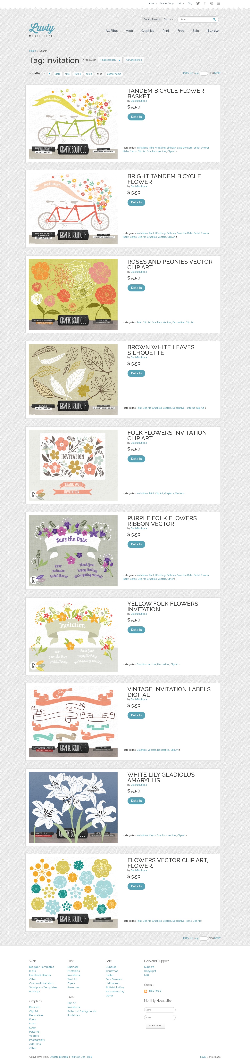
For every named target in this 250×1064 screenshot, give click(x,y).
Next (217, 73)
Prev (186, 73)
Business (73, 966)
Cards (133, 151)
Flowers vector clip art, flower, (167, 863)
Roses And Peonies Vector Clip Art (169, 264)
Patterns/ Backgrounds (82, 1011)
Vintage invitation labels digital (169, 692)
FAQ (146, 975)
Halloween (113, 983)
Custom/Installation (41, 983)
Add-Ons (35, 1044)
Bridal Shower (201, 147)
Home (32, 51)
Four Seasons (114, 979)
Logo (32, 1027)
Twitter (198, 3)
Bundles (111, 966)
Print (151, 147)
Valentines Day (115, 991)
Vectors (162, 151)
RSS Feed (155, 990)
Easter (110, 975)
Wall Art (72, 979)
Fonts (32, 1019)
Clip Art (142, 151)
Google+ (219, 3)
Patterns (190, 408)
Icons (189, 921)
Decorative (178, 322)
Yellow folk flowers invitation (162, 606)
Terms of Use (77, 1057)
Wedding (160, 147)
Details (136, 117)
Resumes (73, 987)
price (99, 74)
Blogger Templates (41, 966)
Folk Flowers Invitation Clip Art (167, 435)
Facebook (205, 3)
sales (89, 74)
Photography (37, 1039)
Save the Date (185, 147)
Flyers (71, 983)
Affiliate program (59, 1057)
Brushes (34, 1007)
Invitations (142, 147)
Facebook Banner (40, 975)
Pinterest (212, 3)
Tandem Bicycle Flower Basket (165, 93)
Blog (89, 1057)
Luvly (203, 1057)
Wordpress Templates (43, 987)
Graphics (152, 151)
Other (170, 579)
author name (114, 74)
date (58, 74)
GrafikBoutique (139, 101)
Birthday (171, 147)
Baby (126, 151)
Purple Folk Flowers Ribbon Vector (162, 521)
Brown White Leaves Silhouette (161, 350)
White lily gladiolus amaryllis (161, 777)
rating (78, 74)
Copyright (150, 971)
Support (149, 966)
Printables (74, 971)
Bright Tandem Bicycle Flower (164, 179)
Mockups (34, 991)
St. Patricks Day (115, 987)
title (67, 74)
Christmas (112, 971)
